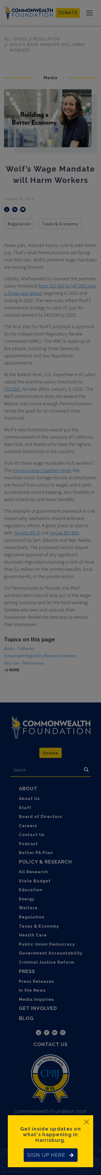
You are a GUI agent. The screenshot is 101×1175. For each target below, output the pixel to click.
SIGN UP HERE (46, 1155)
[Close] (86, 1122)
